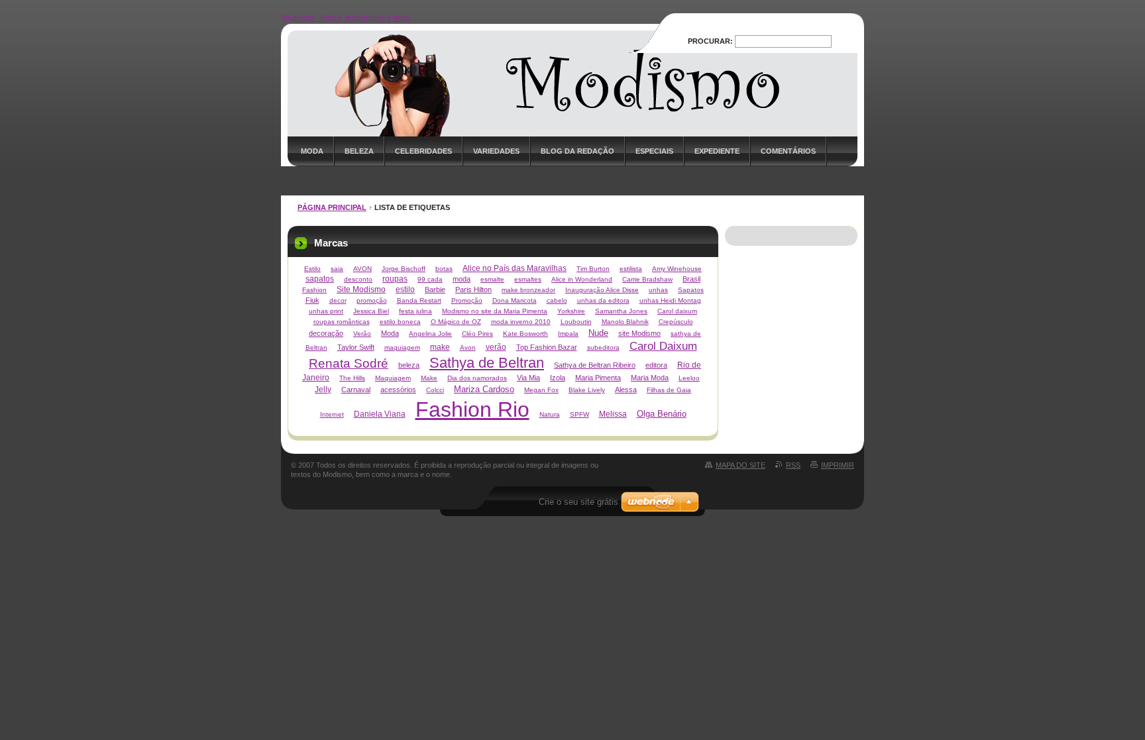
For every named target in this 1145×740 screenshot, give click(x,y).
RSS (793, 465)
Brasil (691, 279)
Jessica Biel (371, 311)
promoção (371, 300)
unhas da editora (603, 300)
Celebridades (423, 151)
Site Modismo (361, 289)
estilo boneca (400, 321)
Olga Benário (661, 414)
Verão (362, 333)
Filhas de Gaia (669, 390)
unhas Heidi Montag (670, 300)
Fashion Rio (472, 409)
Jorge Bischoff (403, 268)
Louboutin (576, 321)
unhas (658, 289)
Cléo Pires (477, 333)
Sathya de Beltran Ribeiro (594, 365)
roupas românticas (341, 321)
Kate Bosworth (525, 333)
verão (496, 347)
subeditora (603, 347)
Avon (468, 347)
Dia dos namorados (477, 378)
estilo (405, 289)
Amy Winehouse (677, 268)
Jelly (323, 389)
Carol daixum (677, 311)
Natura (549, 414)
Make (429, 378)
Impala (568, 333)
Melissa (613, 414)
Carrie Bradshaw (647, 279)
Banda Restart (419, 300)
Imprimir (837, 465)
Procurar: (710, 41)
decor (338, 300)
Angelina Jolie (430, 333)
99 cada (430, 279)
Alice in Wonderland (581, 279)
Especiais (654, 151)
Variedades (496, 151)
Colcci (435, 390)
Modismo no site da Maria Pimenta (494, 311)
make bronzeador (528, 289)
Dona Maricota (514, 300)
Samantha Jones (621, 311)
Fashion (314, 289)
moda (461, 279)
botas (444, 268)
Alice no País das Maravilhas (515, 268)
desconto (358, 279)
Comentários (788, 151)
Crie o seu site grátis (578, 502)
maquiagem (402, 347)
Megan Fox (541, 390)
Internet (332, 414)
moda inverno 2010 (521, 321)
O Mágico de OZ (456, 321)
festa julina (415, 311)
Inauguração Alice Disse (602, 289)
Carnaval (355, 390)
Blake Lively (587, 390)
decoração (326, 333)
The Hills (352, 378)
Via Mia (528, 378)
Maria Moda (650, 378)
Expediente (716, 151)
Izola (557, 378)
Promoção (466, 300)
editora (656, 365)
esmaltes (527, 279)
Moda (312, 151)
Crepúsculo (676, 321)
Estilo (312, 268)
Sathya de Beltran (486, 362)
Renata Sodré (348, 363)
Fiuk (312, 300)
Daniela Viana (380, 414)
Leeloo (689, 378)
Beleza (359, 151)
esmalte (492, 279)
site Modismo (639, 333)
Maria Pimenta (598, 378)
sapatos (319, 279)
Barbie (435, 289)
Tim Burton (593, 268)
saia (337, 268)
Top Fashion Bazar (546, 347)
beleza (408, 365)
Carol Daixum (663, 346)
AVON (362, 268)
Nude (598, 333)
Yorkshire (571, 311)
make (440, 347)
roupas (395, 279)
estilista (631, 268)
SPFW (579, 414)
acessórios (398, 390)
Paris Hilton (473, 289)
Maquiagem (393, 378)
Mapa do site (740, 465)
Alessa (626, 390)
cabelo (557, 300)
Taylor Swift (355, 347)
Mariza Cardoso (484, 389)
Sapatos (691, 289)
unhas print (326, 311)
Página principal (332, 207)
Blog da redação (577, 151)
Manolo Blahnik (625, 321)
